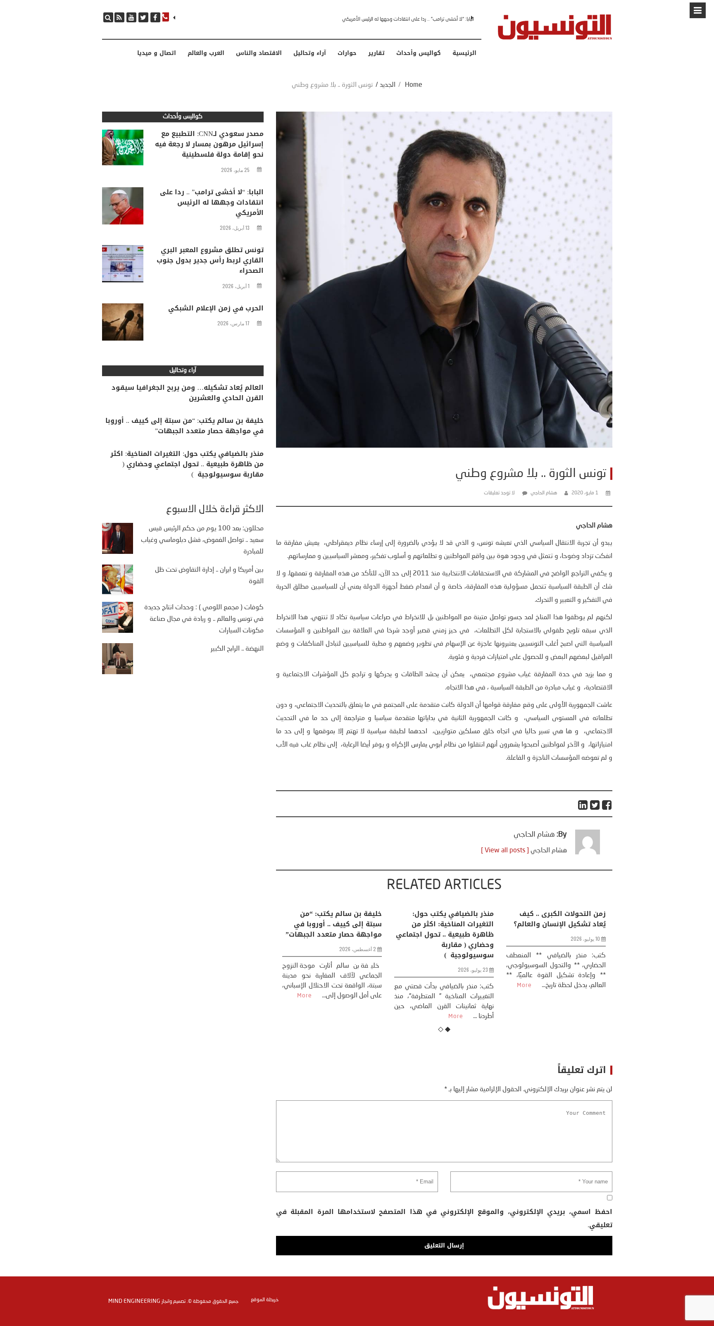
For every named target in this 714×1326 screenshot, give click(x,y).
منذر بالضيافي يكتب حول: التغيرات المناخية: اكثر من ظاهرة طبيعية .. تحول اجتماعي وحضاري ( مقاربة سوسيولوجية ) (333, 934)
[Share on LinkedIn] (583, 805)
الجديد (387, 85)
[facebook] (155, 17)
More (343, 1016)
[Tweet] (595, 805)
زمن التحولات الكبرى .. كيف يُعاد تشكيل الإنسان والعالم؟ (448, 918)
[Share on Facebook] (607, 805)
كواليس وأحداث (418, 53)
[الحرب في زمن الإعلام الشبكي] (122, 324)
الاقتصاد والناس (259, 53)
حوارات (347, 53)
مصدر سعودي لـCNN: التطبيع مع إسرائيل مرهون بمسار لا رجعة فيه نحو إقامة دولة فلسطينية (209, 144)
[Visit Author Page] (587, 852)
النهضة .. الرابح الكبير (237, 649)
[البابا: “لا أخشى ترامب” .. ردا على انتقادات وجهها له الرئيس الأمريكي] (122, 208)
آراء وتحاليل (309, 53)
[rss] (119, 17)
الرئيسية (464, 53)
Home (413, 85)
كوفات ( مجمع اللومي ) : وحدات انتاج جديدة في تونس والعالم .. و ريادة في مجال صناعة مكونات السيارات (204, 619)
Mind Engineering (134, 1301)
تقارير (376, 53)
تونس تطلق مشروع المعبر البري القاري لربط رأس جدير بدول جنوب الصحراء (404, 19)
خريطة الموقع (264, 1299)
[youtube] (131, 17)
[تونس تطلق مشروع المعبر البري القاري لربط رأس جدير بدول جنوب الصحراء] (122, 265)
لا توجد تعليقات (499, 493)
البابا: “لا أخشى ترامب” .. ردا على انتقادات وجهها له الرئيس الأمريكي (212, 202)
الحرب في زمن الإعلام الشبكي (216, 308)
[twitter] (143, 17)
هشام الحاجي (544, 493)
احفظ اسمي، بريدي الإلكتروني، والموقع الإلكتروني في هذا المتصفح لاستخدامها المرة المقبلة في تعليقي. (444, 1218)
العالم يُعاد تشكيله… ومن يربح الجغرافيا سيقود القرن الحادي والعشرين (188, 392)
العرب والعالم (206, 53)
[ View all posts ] (505, 850)
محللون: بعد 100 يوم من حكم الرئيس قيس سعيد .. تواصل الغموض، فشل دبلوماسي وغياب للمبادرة (202, 540)
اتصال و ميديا (156, 53)
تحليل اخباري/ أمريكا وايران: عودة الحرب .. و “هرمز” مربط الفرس (559, 924)
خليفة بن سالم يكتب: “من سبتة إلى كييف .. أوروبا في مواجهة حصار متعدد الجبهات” (184, 425)
